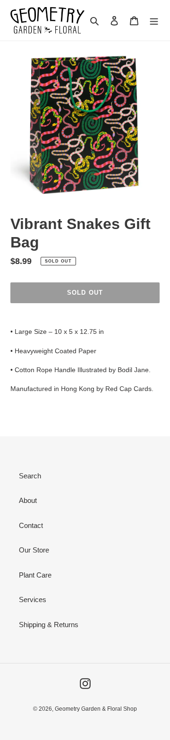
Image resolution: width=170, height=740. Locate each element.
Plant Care (35, 575)
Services (32, 599)
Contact (31, 525)
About (28, 500)
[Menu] (154, 20)
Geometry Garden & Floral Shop (96, 709)
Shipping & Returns (48, 625)
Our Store (34, 550)
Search (30, 476)
